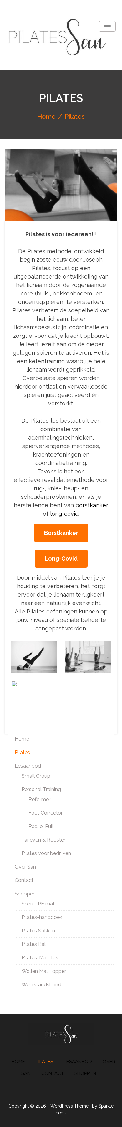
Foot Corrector (45, 813)
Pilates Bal (34, 944)
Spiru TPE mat (38, 904)
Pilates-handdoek (42, 917)
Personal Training (41, 789)
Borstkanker (61, 533)
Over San (25, 867)
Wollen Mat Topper (44, 971)
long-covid (64, 513)
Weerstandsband (41, 985)
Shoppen (25, 894)
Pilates (22, 752)
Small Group (36, 776)
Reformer (39, 799)
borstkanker (91, 505)
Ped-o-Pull (40, 826)
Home (22, 739)
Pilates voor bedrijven (46, 853)
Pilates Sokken (38, 931)
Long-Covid (61, 558)
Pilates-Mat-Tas (40, 958)
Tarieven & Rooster (43, 840)
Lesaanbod (28, 766)
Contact (24, 880)
